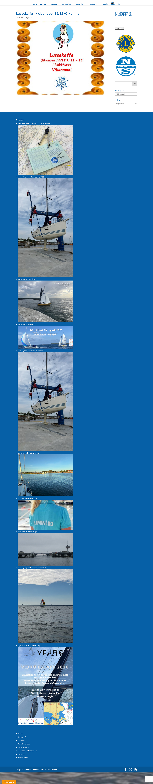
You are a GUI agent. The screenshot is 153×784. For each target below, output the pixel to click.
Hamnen (43, 4)
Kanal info (21, 740)
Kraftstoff (21, 754)
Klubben (54, 4)
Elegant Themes (32, 769)
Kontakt (105, 4)
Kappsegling (66, 4)
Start (35, 4)
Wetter (20, 733)
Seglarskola (80, 4)
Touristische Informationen (27, 751)
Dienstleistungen (24, 744)
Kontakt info (22, 737)
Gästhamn (93, 4)
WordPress (52, 769)
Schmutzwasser (23, 747)
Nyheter (29, 17)
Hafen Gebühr (23, 758)
